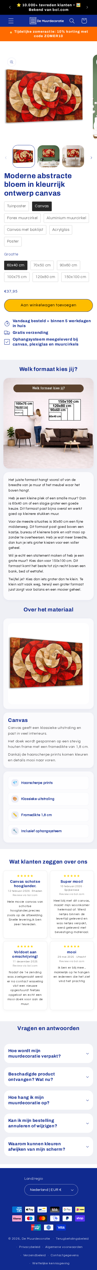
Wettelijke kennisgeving (51, 1263)
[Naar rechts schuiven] (91, 157)
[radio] (16, 206)
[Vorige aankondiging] (10, 7)
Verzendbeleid (34, 1255)
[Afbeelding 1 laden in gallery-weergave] (24, 156)
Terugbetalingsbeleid (72, 1238)
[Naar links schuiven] (5, 157)
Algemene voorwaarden (64, 1247)
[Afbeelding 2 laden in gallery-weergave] (48, 156)
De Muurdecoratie (36, 1238)
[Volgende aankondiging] (87, 7)
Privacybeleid (29, 1247)
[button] (11, 21)
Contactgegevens (65, 1255)
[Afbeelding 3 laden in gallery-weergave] (73, 156)
